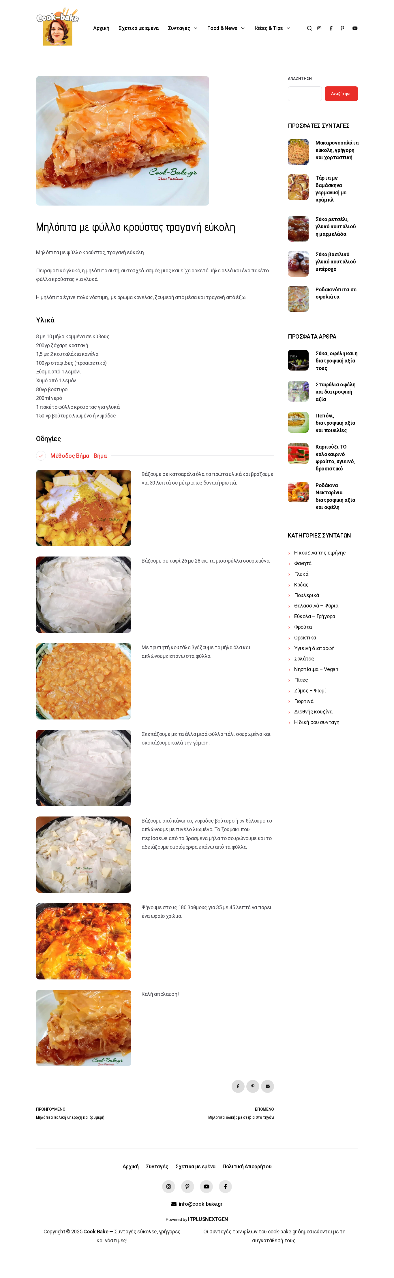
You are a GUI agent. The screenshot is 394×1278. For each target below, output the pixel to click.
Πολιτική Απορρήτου (247, 1166)
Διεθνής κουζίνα (313, 712)
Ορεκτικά (305, 638)
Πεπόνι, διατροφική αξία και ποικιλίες (335, 423)
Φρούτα (303, 627)
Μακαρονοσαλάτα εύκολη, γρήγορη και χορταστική (337, 150)
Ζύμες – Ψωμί (310, 691)
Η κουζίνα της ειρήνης (320, 553)
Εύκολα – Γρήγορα (314, 616)
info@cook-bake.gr (200, 1204)
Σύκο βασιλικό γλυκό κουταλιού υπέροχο (336, 261)
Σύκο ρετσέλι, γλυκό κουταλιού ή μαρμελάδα (336, 226)
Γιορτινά (303, 701)
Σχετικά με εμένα (139, 28)
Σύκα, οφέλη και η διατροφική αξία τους (337, 360)
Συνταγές (179, 28)
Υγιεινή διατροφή (314, 648)
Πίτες (301, 680)
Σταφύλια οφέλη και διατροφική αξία (336, 391)
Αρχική (101, 28)
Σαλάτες (304, 659)
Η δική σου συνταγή (316, 722)
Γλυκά (301, 574)
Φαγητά (303, 563)
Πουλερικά (306, 595)
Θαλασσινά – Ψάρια (316, 606)
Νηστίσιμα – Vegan (316, 669)
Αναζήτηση (300, 78)
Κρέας (301, 585)
